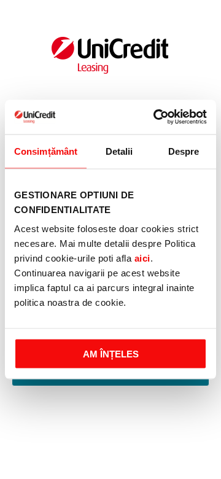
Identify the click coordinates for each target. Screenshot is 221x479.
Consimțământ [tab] (45, 151)
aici (142, 258)
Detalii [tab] (119, 151)
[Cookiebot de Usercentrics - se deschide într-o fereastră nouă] (156, 117)
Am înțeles (111, 354)
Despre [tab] (184, 151)
